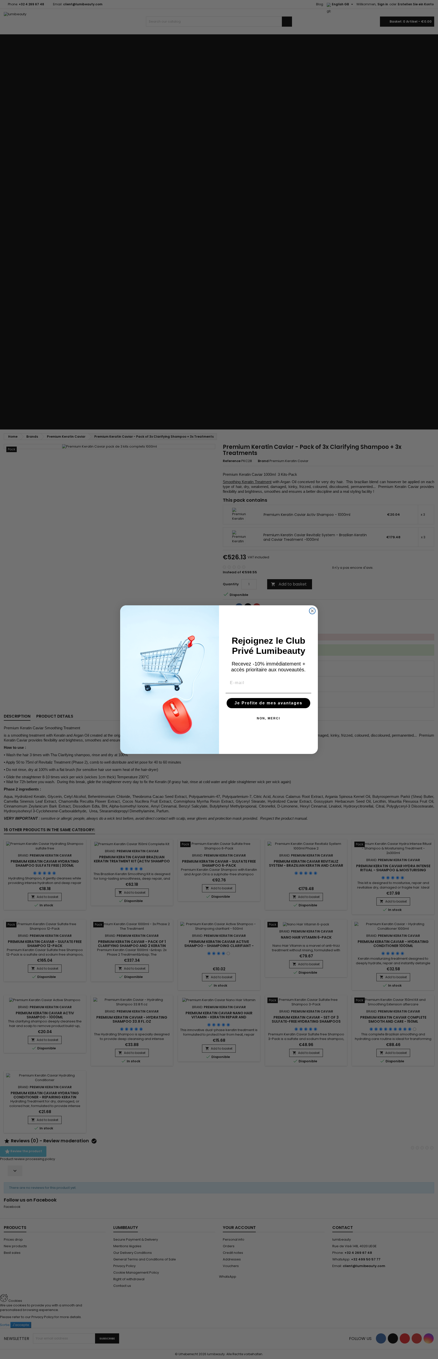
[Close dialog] (312, 611)
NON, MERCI (268, 718)
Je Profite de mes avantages (268, 703)
